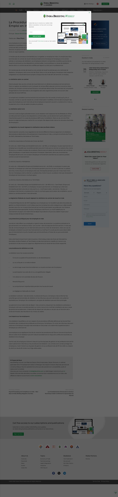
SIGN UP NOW (37, 36)
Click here (40, 41)
